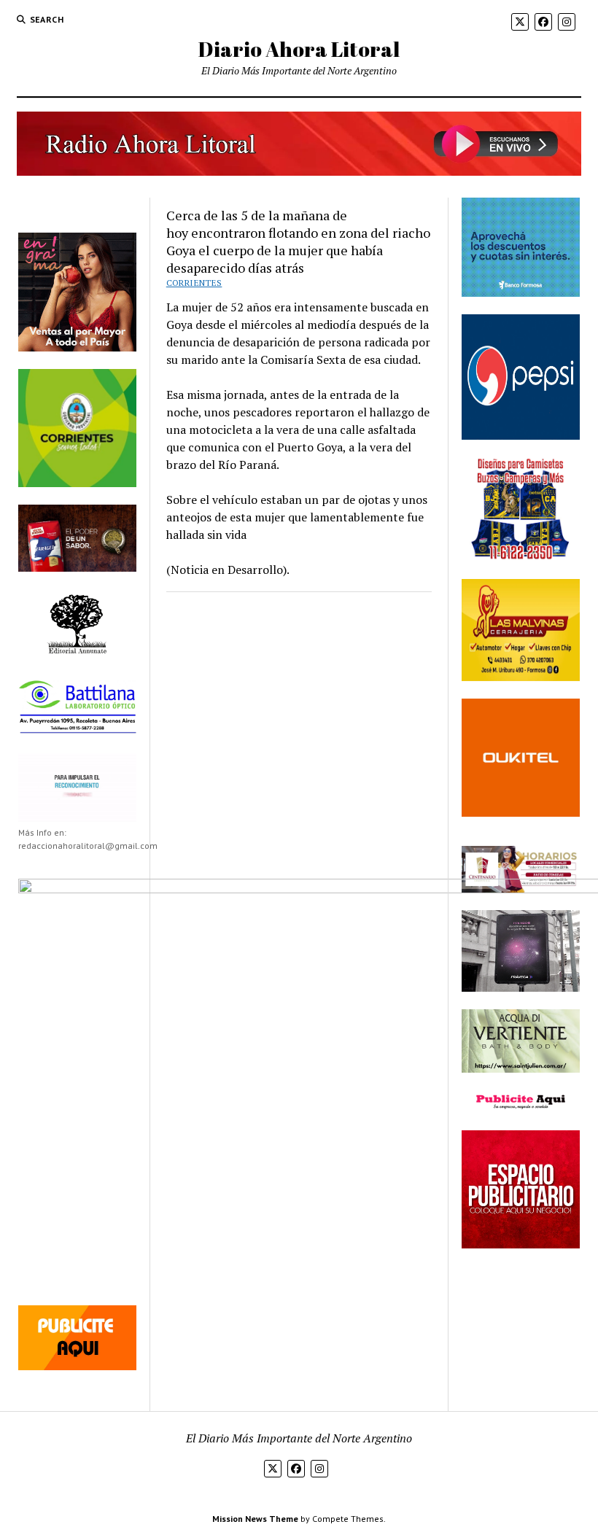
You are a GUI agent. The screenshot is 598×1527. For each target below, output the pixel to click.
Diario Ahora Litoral (299, 49)
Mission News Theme (255, 1518)
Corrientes (194, 282)
